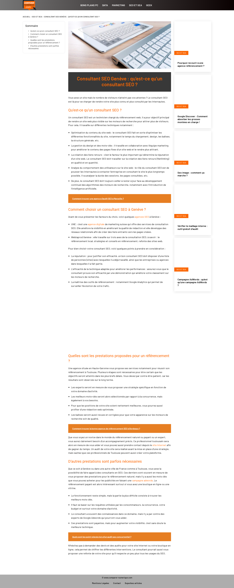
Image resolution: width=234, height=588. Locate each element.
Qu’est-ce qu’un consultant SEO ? (45, 31)
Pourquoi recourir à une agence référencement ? (191, 64)
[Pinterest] (45, 64)
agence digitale (96, 224)
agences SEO (142, 216)
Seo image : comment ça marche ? (191, 174)
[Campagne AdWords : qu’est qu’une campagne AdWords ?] (192, 256)
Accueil (26, 17)
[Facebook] (27, 64)
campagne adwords (142, 480)
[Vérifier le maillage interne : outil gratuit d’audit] (192, 202)
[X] (36, 64)
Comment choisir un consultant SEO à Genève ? (45, 35)
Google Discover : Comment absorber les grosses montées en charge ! (193, 119)
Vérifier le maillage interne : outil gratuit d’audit (192, 227)
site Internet (159, 445)
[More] (62, 64)
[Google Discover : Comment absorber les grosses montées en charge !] (192, 93)
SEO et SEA (37, 17)
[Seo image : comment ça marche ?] (192, 149)
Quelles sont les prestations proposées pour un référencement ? (44, 41)
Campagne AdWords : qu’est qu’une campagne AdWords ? (193, 282)
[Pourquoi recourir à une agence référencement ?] (192, 39)
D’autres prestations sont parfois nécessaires (43, 47)
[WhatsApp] (54, 64)
